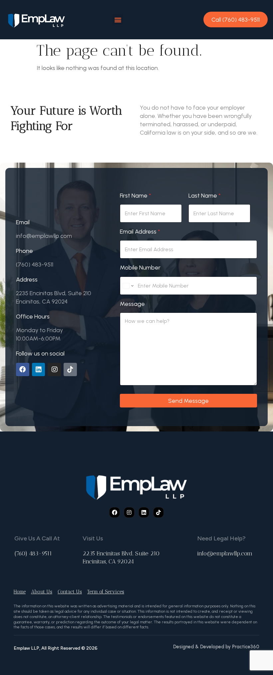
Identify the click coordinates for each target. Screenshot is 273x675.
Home (20, 592)
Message (132, 303)
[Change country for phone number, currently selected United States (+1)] (128, 286)
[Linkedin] (38, 369)
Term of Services (105, 592)
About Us (41, 592)
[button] (117, 19)
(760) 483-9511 (33, 553)
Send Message (188, 400)
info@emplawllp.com (224, 553)
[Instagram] (54, 369)
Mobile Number (140, 267)
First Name (135, 195)
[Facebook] (22, 369)
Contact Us (70, 592)
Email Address (140, 231)
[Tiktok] (70, 369)
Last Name (204, 195)
